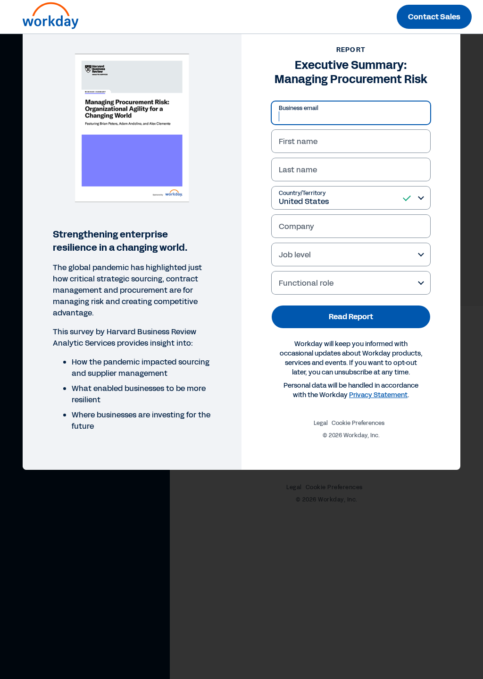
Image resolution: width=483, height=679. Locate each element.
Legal (321, 423)
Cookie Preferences (358, 423)
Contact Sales (434, 16)
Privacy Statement (378, 394)
